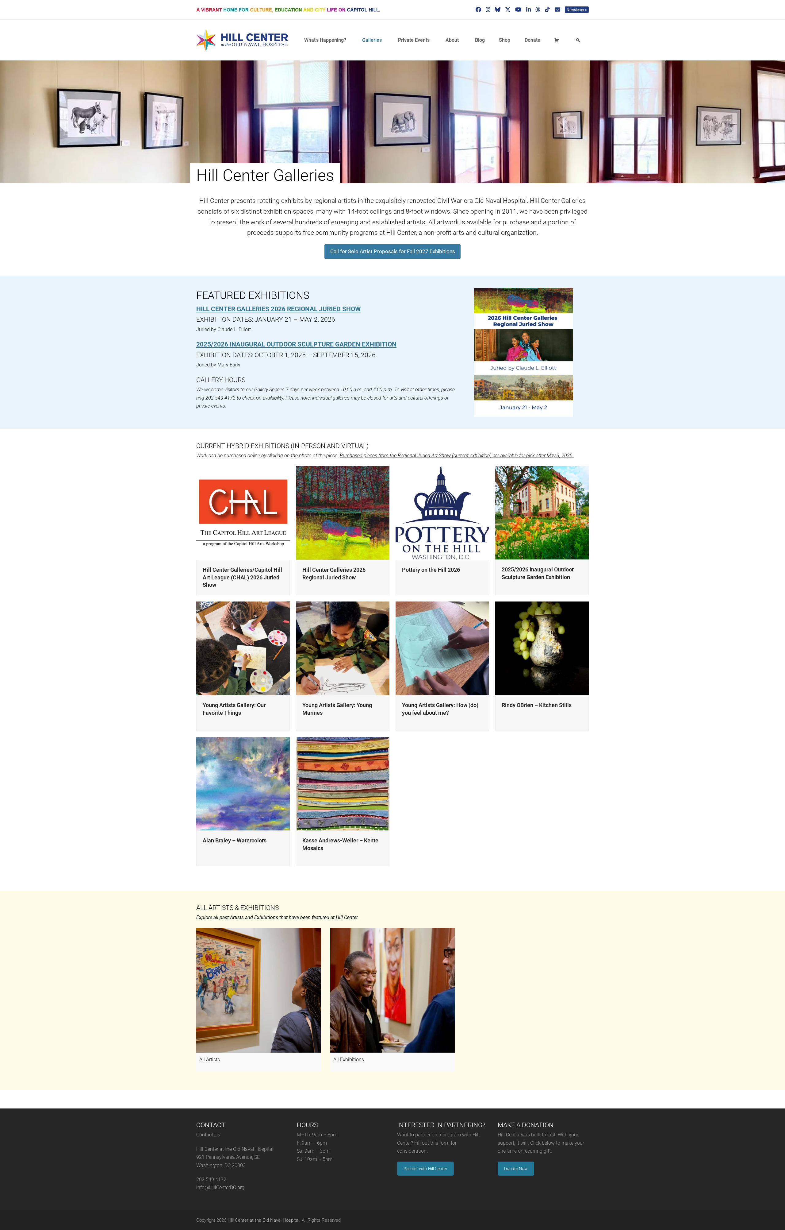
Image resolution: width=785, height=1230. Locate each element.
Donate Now (516, 1168)
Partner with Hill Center (425, 1168)
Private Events (414, 40)
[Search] (578, 40)
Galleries (372, 40)
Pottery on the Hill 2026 (431, 570)
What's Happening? (325, 40)
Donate (532, 40)
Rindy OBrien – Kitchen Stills (537, 705)
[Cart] (557, 40)
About (452, 40)
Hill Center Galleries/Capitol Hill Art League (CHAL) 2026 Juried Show (242, 577)
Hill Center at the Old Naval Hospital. (264, 1220)
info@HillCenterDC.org (220, 1187)
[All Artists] (258, 990)
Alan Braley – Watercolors (234, 840)
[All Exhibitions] (392, 990)
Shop (504, 40)
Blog (480, 40)
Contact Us (208, 1135)
